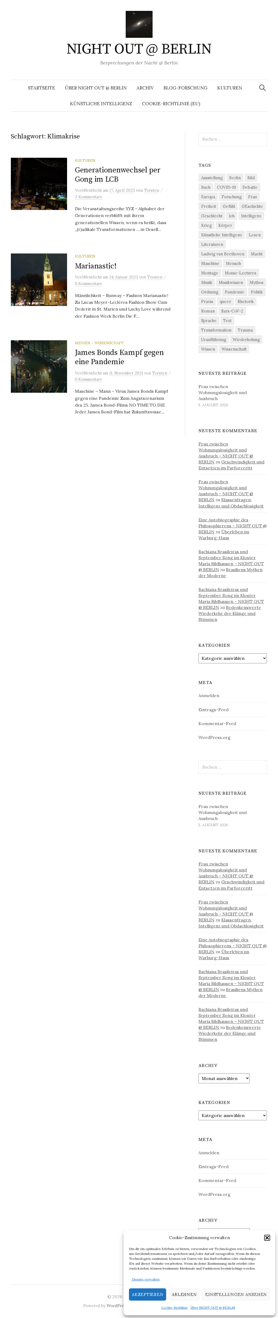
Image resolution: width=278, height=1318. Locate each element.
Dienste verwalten (146, 1279)
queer (225, 301)
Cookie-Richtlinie (174, 1307)
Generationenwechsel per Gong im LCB (117, 174)
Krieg (206, 225)
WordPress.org (214, 737)
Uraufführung (213, 339)
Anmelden (208, 695)
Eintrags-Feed (213, 709)
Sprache (209, 320)
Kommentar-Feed (217, 723)
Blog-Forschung (185, 88)
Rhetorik (246, 301)
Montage (209, 273)
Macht (257, 253)
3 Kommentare (88, 196)
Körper (225, 225)
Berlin (235, 177)
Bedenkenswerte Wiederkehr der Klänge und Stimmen (229, 613)
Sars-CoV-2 (232, 311)
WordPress (117, 1305)
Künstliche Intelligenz (101, 104)
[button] (267, 1237)
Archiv (145, 88)
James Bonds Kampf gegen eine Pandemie (119, 357)
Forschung (232, 196)
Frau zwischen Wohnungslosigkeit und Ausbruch (222, 392)
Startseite (41, 88)
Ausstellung (212, 177)
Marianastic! (95, 266)
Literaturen (212, 244)
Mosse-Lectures (240, 273)
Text (227, 320)
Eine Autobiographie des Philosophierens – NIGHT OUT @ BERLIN (232, 525)
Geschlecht (211, 215)
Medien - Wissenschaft (99, 343)
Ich (232, 215)
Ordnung (209, 292)
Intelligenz (251, 215)
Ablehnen (184, 1294)
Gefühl (229, 206)
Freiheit (208, 206)
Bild (251, 177)
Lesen (255, 234)
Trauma (245, 330)
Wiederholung (246, 339)
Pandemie (234, 292)
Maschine (210, 263)
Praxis (207, 301)
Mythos (256, 282)
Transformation (216, 330)
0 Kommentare (88, 283)
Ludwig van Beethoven (222, 253)
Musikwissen (231, 282)
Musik (206, 282)
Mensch (233, 263)
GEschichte (252, 206)
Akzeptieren (147, 1294)
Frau (252, 196)
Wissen (208, 349)
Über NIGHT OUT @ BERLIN (213, 1307)
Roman (208, 311)
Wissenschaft (234, 349)
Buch (205, 187)
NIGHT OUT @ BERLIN (139, 49)
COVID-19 (226, 187)
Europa (208, 196)
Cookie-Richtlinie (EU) (171, 104)
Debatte (250, 187)
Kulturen (229, 88)
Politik (257, 292)
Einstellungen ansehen (236, 1294)
